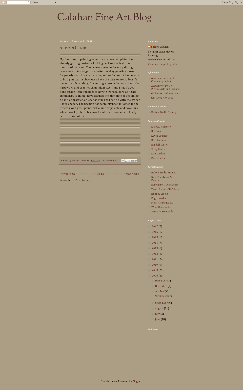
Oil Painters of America (164, 93)
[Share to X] (129, 160)
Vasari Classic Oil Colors (165, 189)
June (158, 319)
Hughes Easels (159, 194)
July (157, 314)
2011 (155, 259)
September (161, 303)
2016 (155, 232)
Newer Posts (68, 174)
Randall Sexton (159, 145)
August (159, 308)
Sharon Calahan (160, 47)
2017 (155, 226)
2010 (155, 265)
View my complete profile (163, 64)
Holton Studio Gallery (163, 112)
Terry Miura (158, 149)
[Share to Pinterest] (135, 160)
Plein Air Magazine (162, 203)
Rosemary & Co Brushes (165, 185)
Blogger (137, 381)
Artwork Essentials (162, 211)
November (161, 286)
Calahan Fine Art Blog (104, 17)
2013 (155, 248)
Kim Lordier (158, 153)
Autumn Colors (73, 47)
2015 (155, 237)
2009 (155, 270)
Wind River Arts (160, 207)
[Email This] (123, 160)
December (161, 280)
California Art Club (162, 98)
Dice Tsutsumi (159, 140)
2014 (155, 243)
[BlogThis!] (126, 160)
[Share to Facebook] (132, 160)
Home (100, 174)
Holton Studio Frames (163, 172)
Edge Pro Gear (159, 198)
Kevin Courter (159, 136)
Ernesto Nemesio (161, 127)
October (160, 291)
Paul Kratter (158, 158)
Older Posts (133, 174)
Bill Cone (156, 131)
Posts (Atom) (82, 180)
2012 (155, 254)
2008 (155, 276)
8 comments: (110, 161)
